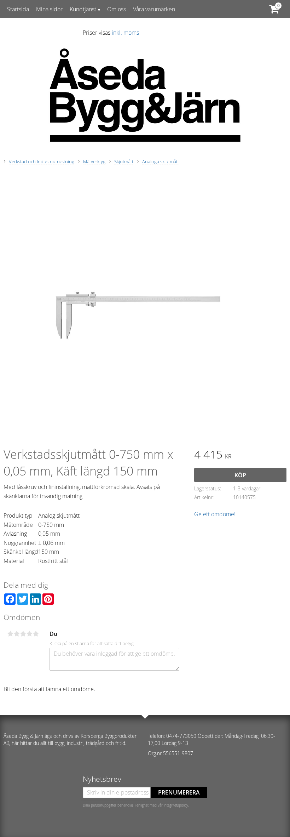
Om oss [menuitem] (116, 9)
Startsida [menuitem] (18, 9)
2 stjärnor (16, 634)
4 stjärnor (29, 634)
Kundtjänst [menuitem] (83, 9)
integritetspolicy (176, 805)
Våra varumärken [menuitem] (154, 9)
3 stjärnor (23, 634)
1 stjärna (10, 634)
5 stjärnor (36, 634)
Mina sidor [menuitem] (49, 9)
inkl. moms (125, 32)
